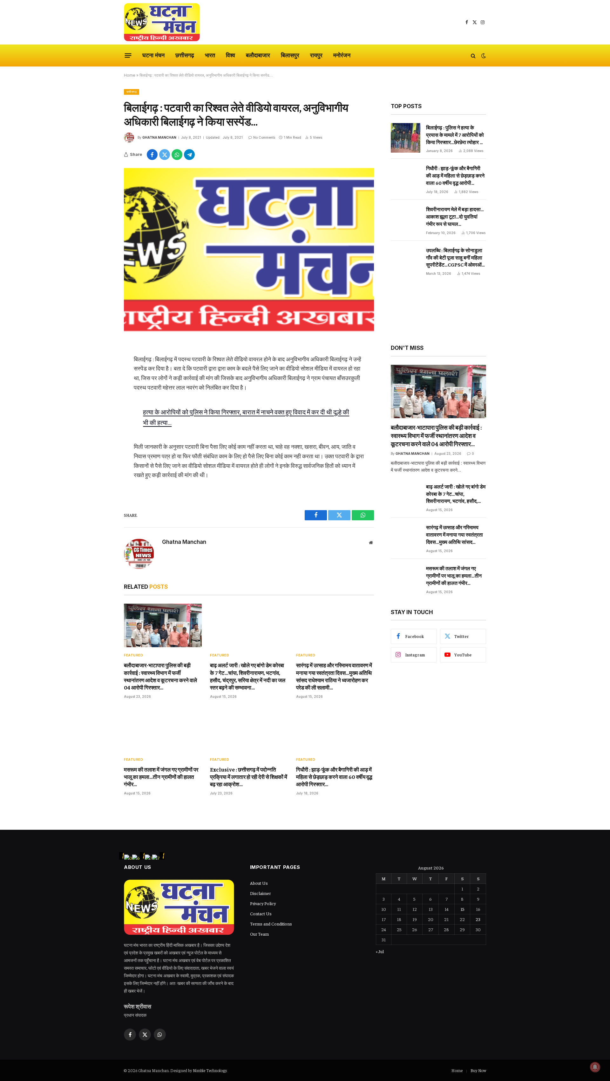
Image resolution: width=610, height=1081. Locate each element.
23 (478, 919)
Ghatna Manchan (159, 137)
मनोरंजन (341, 55)
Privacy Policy (263, 903)
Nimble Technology (210, 1070)
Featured (133, 655)
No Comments (264, 137)
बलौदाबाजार (258, 55)
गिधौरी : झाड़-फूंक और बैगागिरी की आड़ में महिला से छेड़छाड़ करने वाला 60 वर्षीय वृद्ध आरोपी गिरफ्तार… (334, 776)
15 (462, 909)
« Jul (380, 951)
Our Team (259, 934)
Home (129, 75)
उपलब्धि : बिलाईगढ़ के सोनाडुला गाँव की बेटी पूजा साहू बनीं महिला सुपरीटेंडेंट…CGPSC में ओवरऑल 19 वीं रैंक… (455, 257)
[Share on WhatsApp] (177, 154)
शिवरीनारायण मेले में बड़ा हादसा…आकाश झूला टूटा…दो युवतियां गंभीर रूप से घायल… (455, 216)
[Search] (473, 55)
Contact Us (261, 913)
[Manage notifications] (595, 1067)
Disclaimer (260, 893)
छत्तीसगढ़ (184, 55)
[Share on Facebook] (152, 154)
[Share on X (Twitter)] (164, 154)
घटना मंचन (153, 55)
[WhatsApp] (101, 395)
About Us (259, 883)
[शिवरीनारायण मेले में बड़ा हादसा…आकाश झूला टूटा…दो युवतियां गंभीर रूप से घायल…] (405, 219)
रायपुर (316, 55)
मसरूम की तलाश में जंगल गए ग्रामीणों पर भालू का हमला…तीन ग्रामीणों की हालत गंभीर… (161, 776)
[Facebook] (101, 363)
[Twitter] (101, 379)
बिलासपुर (290, 55)
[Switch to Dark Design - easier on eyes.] (483, 55)
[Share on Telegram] (189, 154)
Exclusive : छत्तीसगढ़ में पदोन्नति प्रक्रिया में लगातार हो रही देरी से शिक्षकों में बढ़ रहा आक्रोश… (248, 776)
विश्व (230, 55)
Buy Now (478, 1070)
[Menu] (128, 55)
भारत (210, 55)
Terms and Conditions (271, 923)
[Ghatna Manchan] (162, 22)
